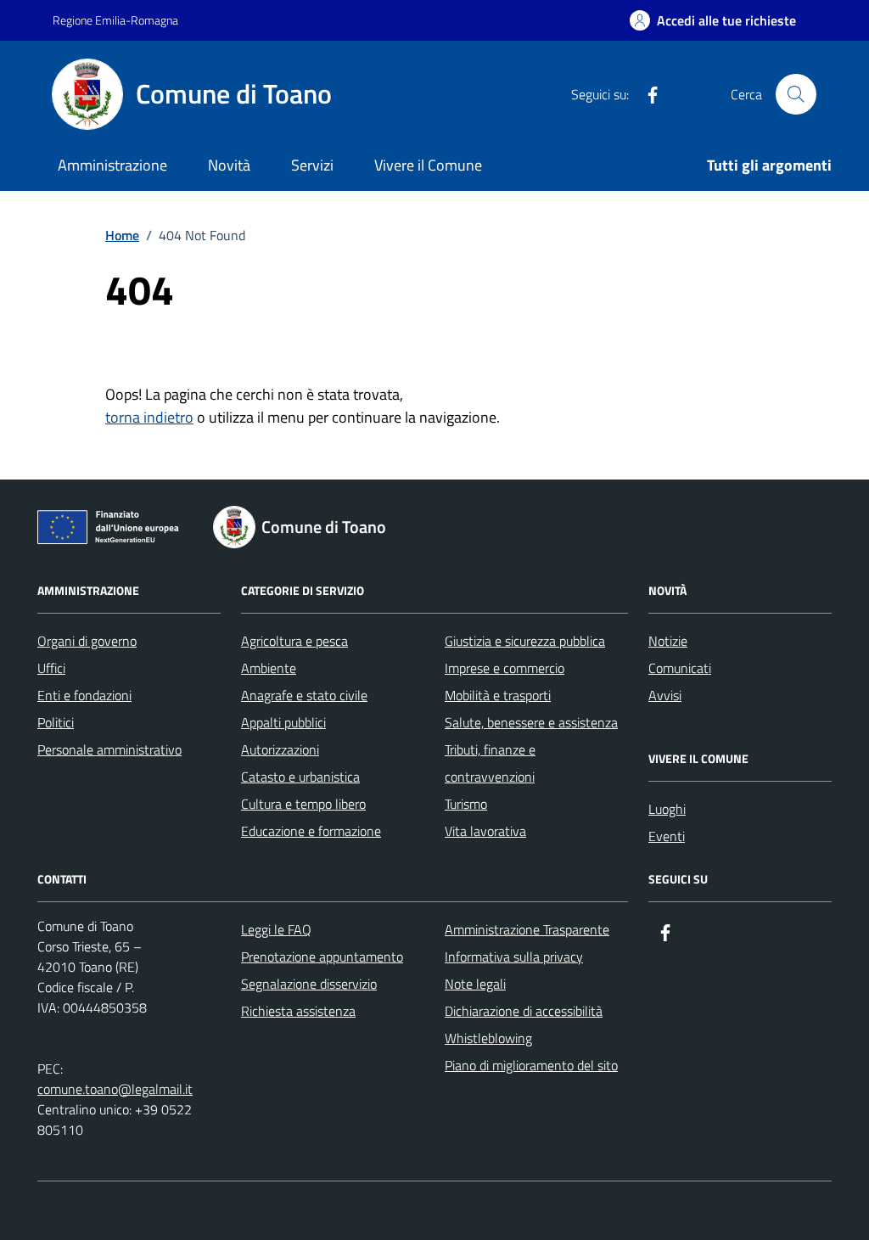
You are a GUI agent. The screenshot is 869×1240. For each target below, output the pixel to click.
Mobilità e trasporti (498, 695)
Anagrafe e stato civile (304, 695)
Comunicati (679, 668)
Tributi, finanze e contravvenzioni (490, 763)
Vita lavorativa (485, 831)
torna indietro (149, 417)
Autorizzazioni (280, 749)
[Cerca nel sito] (796, 94)
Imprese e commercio (504, 668)
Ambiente (268, 668)
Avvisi (664, 695)
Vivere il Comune (428, 165)
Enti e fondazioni (84, 695)
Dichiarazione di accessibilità (524, 1011)
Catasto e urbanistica (300, 776)
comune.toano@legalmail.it (115, 1089)
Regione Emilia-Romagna (115, 20)
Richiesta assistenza (298, 1011)
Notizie (667, 641)
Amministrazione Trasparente (527, 929)
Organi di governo (87, 641)
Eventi (666, 836)
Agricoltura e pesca (294, 641)
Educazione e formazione (311, 831)
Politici (55, 722)
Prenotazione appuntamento (322, 956)
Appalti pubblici (283, 722)
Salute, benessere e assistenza (531, 722)
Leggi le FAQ (276, 929)
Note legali (475, 983)
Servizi (312, 165)
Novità (229, 165)
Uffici (51, 668)
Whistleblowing (488, 1038)
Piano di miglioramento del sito (531, 1065)
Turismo (466, 804)
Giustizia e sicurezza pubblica (525, 641)
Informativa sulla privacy (514, 956)
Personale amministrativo (109, 749)
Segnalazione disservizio (309, 983)
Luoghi (667, 809)
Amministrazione (112, 165)
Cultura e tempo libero (303, 804)
